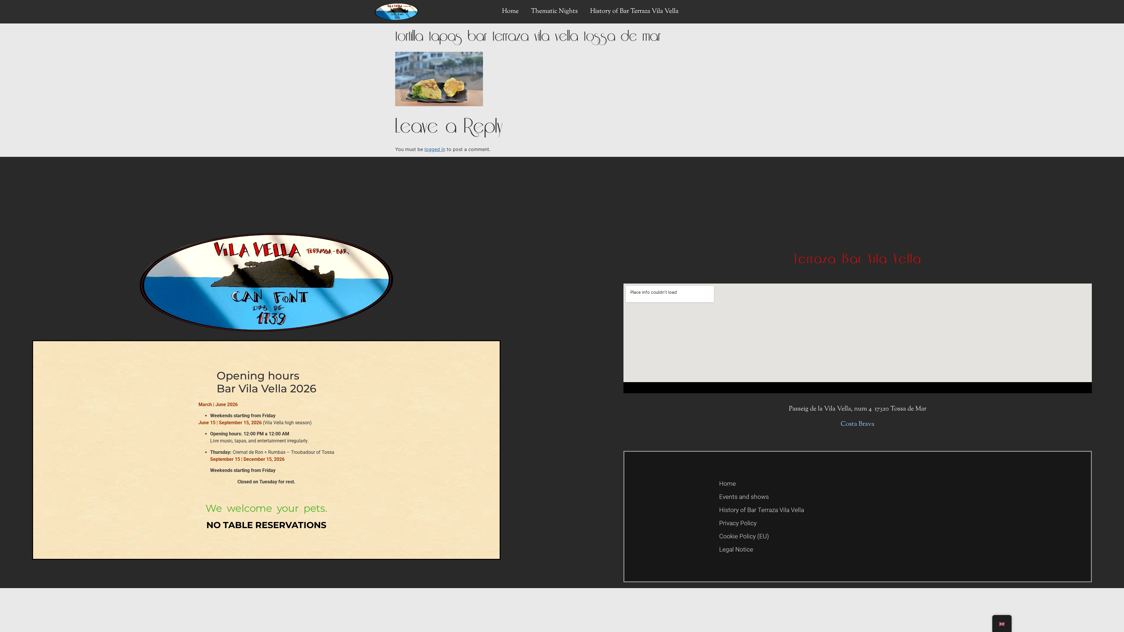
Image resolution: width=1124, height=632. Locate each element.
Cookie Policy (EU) (744, 536)
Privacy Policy (738, 523)
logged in (434, 149)
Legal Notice (736, 549)
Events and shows (744, 496)
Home (510, 11)
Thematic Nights (554, 11)
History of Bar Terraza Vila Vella (634, 11)
